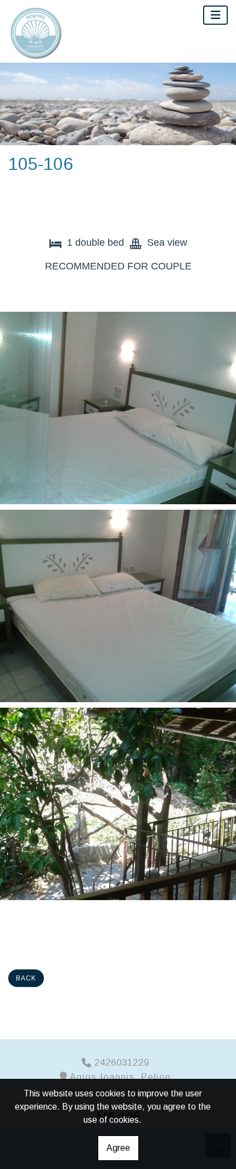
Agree (118, 1148)
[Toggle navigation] (215, 15)
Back (26, 978)
